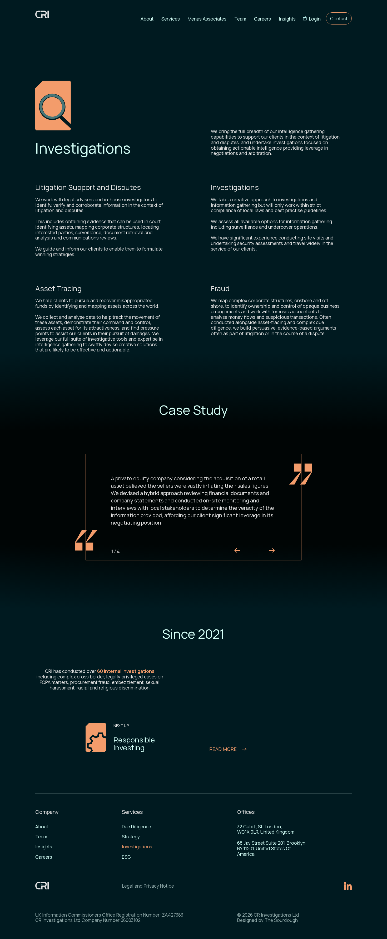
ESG (126, 857)
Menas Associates (207, 19)
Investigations (137, 846)
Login (315, 19)
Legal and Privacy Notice (148, 886)
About (147, 19)
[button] (170, 18)
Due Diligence (136, 826)
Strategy (131, 836)
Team (240, 19)
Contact (339, 18)
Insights (287, 19)
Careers (262, 19)
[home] (44, 14)
